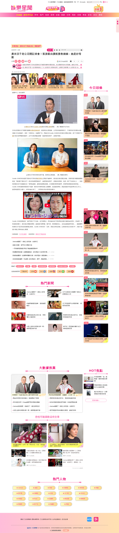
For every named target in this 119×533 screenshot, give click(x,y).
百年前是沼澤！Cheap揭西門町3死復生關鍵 (26, 402)
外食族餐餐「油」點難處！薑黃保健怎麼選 (100, 379)
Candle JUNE (38, 127)
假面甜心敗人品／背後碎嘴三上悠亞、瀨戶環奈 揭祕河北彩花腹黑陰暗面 (19, 87)
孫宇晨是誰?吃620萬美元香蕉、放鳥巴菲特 (63, 410)
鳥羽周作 (39, 178)
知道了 (66, 530)
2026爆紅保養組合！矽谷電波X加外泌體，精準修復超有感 (36, 461)
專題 (84, 15)
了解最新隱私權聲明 (56, 530)
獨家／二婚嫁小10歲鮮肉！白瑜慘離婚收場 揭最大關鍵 (74, 87)
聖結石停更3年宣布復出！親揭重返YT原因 (26, 398)
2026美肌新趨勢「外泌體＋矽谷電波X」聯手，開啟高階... (30, 259)
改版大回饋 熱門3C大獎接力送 (22, 245)
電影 (74, 15)
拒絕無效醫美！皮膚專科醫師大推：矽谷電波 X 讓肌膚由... (30, 255)
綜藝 (58, 15)
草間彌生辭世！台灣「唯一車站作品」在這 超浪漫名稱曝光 (29, 445)
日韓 (68, 15)
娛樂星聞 (13, 50)
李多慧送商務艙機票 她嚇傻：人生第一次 (62, 395)
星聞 (52, 15)
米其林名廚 (36, 130)
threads (83, 2)
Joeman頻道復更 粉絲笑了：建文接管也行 (26, 406)
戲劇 (63, 15)
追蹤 (51, 271)
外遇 (31, 130)
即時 (36, 15)
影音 (90, 15)
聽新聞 (49, 50)
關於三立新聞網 (26, 519)
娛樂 (19, 50)
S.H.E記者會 (23, 234)
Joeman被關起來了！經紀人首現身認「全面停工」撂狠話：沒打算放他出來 (73, 461)
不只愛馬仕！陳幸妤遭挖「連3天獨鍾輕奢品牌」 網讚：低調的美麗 (65, 445)
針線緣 (19, 15)
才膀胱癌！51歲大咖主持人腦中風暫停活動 (25, 395)
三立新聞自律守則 (46, 519)
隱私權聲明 (35, 519)
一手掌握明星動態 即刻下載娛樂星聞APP (25, 248)
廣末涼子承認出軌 (41, 234)
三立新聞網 (52, 2)
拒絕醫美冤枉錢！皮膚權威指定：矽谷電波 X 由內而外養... (30, 252)
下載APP (24, 271)
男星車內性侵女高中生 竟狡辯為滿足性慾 (63, 398)
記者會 (50, 127)
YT (78, 2)
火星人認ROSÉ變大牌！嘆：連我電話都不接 (26, 410)
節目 (95, 15)
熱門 (42, 15)
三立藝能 (60, 2)
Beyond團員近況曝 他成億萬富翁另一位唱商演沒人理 (38, 86)
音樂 (79, 15)
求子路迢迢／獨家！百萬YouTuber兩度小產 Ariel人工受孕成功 (56, 87)
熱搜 (47, 15)
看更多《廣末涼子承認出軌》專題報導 (27, 46)
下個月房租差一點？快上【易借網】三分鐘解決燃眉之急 (35, 452)
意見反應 (65, 519)
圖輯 (100, 15)
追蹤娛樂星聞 (68, 2)
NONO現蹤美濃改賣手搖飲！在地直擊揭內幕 (63, 402)
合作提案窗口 (56, 519)
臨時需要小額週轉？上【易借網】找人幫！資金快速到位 (72, 452)
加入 (41, 271)
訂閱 (32, 271)
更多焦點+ (95, 400)
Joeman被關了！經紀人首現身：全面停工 (25, 241)
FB (75, 2)
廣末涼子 (28, 127)
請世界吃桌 (28, 15)
